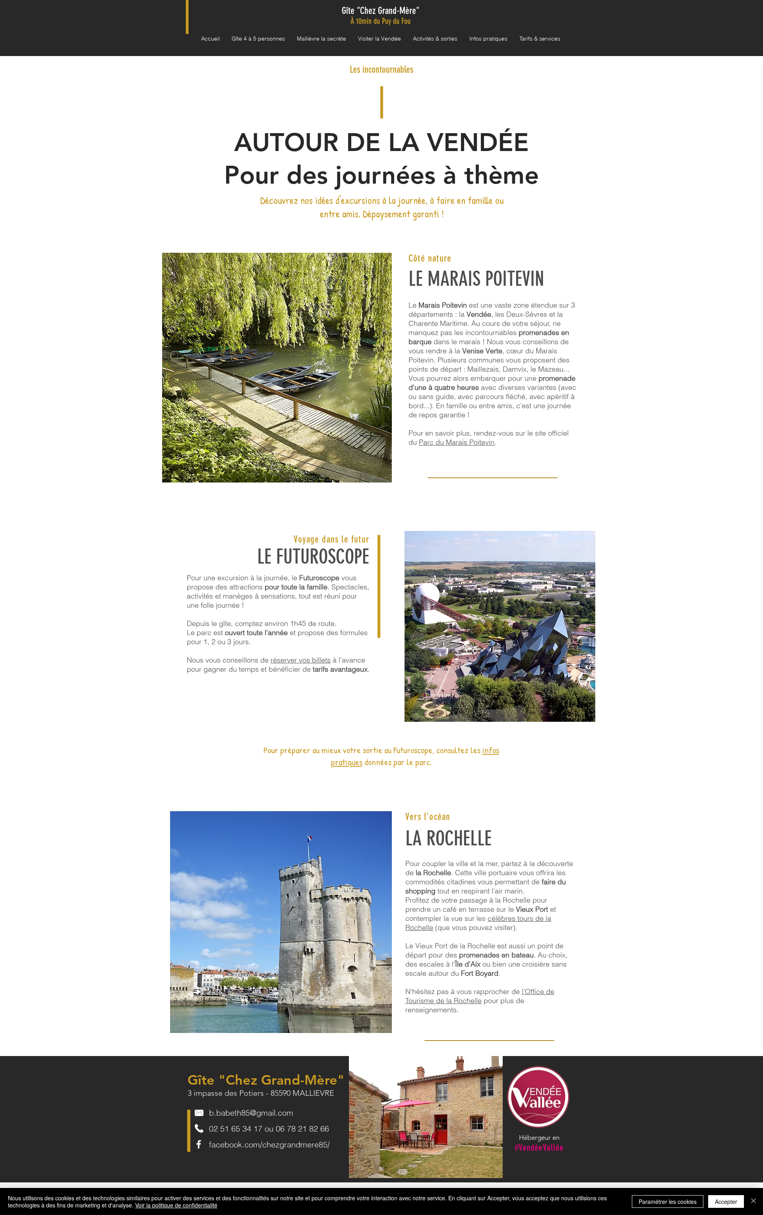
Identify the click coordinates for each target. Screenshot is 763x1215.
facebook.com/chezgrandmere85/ (269, 1144)
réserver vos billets (301, 660)
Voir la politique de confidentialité (176, 1205)
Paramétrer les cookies (668, 1201)
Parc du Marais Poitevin (456, 442)
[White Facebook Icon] (198, 1144)
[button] (321, 39)
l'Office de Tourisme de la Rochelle (479, 996)
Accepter (726, 1201)
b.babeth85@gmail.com (251, 1113)
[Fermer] (753, 1201)
